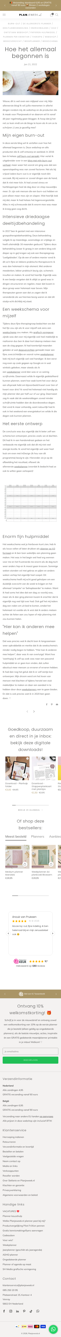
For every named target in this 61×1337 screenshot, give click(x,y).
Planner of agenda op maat (17, 1264)
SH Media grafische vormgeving (19, 1269)
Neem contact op (11, 1161)
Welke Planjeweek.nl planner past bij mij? (24, 1220)
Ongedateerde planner (14, 1259)
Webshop (50, 37)
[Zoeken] (56, 14)
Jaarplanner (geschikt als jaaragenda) (22, 1249)
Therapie (37, 37)
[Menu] (4, 14)
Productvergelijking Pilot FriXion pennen (24, 1225)
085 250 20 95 (10, 1290)
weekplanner (47, 354)
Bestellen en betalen (13, 1151)
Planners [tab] (37, 836)
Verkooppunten (11, 1170)
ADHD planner (10, 1254)
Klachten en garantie (13, 1185)
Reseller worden (11, 1175)
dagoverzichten (27, 350)
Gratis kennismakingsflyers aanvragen (23, 1230)
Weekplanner (32, 41)
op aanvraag (46, 1116)
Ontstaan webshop (16, 32)
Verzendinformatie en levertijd (18, 1146)
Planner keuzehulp (12, 1216)
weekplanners (29, 689)
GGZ (53, 28)
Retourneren (9, 1141)
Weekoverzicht (12, 41)
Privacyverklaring (12, 1190)
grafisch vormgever (43, 332)
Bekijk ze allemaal (29, 810)
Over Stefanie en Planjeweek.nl (19, 1180)
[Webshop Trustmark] (21, 994)
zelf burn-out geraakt (28, 156)
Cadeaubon (9, 1235)
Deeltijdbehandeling (15, 28)
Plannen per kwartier (16, 37)
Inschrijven (30, 1060)
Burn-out (14, 23)
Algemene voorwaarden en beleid (20, 1195)
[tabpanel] (30, 867)
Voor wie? (8, 1240)
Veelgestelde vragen (13, 1156)
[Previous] (5, 5)
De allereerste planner (37, 23)
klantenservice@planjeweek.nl (18, 1285)
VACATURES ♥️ (11, 1211)
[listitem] (30, 5)
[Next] (56, 5)
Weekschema (50, 41)
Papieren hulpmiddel (42, 32)
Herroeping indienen (13, 1137)
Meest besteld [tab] (15, 836)
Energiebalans (40, 28)
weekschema (9, 332)
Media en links (10, 1166)
